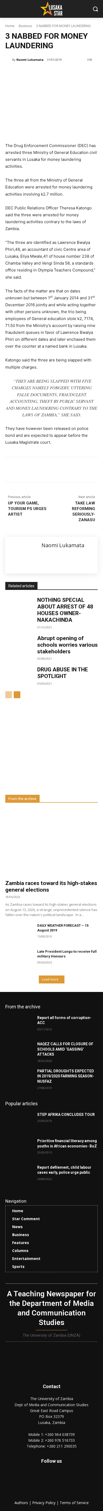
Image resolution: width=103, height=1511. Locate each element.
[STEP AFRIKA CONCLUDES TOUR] (19, 1122)
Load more (50, 979)
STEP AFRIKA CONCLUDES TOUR (66, 1114)
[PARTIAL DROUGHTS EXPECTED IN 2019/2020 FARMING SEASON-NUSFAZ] (19, 1078)
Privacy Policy (44, 1502)
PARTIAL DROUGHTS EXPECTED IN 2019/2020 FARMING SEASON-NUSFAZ (65, 1076)
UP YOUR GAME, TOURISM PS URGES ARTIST (27, 509)
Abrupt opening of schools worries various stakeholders (67, 645)
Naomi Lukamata (30, 60)
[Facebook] (27, 470)
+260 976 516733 (60, 1440)
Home (10, 26)
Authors (22, 1502)
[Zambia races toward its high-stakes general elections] (51, 843)
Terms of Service (74, 1502)
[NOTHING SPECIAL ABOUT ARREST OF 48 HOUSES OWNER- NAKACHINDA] (19, 606)
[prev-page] (8, 694)
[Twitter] (63, 1482)
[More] (76, 470)
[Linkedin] (51, 470)
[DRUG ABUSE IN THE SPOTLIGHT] (19, 676)
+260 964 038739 (60, 1434)
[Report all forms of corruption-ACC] (19, 1025)
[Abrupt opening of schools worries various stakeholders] (19, 645)
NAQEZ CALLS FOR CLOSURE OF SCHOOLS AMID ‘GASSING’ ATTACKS (65, 1049)
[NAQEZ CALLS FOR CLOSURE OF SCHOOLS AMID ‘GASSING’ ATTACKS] (19, 1051)
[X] (39, 470)
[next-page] (17, 694)
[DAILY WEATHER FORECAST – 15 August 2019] (19, 933)
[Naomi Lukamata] (8, 59)
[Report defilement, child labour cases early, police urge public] (19, 1175)
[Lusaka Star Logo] (51, 8)
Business (25, 26)
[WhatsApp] (63, 470)
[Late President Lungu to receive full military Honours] (19, 959)
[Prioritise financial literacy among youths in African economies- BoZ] (19, 1148)
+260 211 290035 (62, 1446)
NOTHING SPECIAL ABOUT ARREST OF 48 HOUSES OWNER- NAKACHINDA (65, 610)
